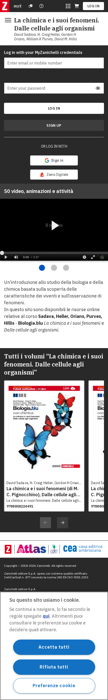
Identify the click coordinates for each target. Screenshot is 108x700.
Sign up (53, 125)
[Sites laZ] (68, 6)
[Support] (30, 6)
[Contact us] (41, 6)
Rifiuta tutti (54, 667)
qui (46, 616)
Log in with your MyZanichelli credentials (43, 52)
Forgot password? (90, 77)
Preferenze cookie (54, 685)
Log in (93, 6)
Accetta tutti (54, 647)
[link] (54, 175)
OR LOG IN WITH (54, 146)
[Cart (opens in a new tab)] (76, 6)
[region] (54, 646)
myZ (18, 6)
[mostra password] (98, 88)
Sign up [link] (53, 125)
